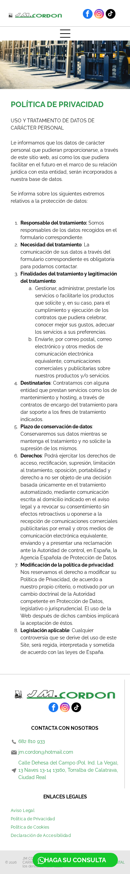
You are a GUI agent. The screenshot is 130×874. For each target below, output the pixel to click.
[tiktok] (110, 14)
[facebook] (88, 14)
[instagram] (99, 14)
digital (118, 862)
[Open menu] (65, 33)
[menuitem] (22, 810)
